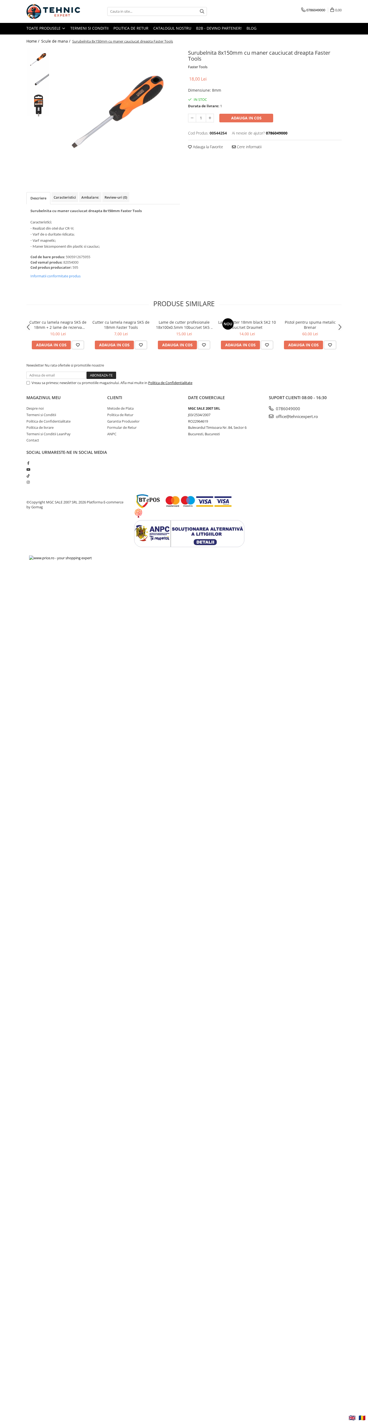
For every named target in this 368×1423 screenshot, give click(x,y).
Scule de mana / (56, 41)
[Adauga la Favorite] (78, 345)
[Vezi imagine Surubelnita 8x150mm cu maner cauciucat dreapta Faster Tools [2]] (38, 105)
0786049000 (287, 408)
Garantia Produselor (123, 421)
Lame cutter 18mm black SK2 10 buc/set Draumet (247, 325)
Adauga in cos (246, 117)
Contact (32, 440)
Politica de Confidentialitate (170, 382)
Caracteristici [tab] (65, 197)
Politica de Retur (130, 28)
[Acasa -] (53, 11)
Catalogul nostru (172, 28)
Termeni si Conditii (89, 28)
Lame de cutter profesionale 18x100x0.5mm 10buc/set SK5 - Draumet (184, 325)
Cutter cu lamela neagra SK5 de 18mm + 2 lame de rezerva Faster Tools (57, 325)
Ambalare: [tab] (90, 197)
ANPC (111, 433)
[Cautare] (202, 11)
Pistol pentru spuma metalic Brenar (310, 325)
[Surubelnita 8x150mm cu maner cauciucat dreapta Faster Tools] (116, 112)
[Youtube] (28, 469)
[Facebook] (28, 463)
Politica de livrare (40, 427)
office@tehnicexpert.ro (296, 416)
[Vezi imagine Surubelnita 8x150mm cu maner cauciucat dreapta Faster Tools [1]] (38, 82)
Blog (251, 28)
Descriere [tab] (38, 198)
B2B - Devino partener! (219, 28)
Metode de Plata (120, 408)
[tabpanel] (116, 112)
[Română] (362, 1417)
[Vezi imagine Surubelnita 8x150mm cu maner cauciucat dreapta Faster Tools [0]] (38, 59)
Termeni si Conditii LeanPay (48, 433)
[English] (352, 1417)
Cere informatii (249, 146)
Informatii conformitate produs (55, 276)
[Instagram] (28, 482)
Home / (33, 41)
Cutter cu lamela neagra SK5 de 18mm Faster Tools (121, 325)
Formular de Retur (122, 427)
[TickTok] (28, 475)
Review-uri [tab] (116, 197)
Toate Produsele (44, 28)
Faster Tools (197, 66)
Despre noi (35, 408)
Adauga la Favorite (207, 146)
